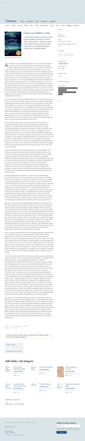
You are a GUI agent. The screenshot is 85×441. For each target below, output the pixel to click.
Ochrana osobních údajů (10, 426)
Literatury (44, 21)
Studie (31, 25)
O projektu (7, 422)
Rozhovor (13, 25)
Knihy (37, 21)
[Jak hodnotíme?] (67, 73)
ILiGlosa (63, 25)
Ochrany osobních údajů (74, 429)
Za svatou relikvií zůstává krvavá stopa (19, 385)
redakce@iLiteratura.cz (20, 337)
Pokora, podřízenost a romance (71, 368)
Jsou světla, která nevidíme (64, 41)
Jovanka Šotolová (43, 388)
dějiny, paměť (62, 88)
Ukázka (52, 25)
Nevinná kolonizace (45, 384)
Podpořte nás (21, 422)
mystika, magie (62, 90)
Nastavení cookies (9, 427)
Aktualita (20, 25)
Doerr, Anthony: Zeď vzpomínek (14, 404)
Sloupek (57, 25)
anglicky (64, 66)
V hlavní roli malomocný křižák (72, 385)
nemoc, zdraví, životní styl (65, 92)
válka (74, 92)
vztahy (60, 94)
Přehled (26, 25)
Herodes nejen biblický (46, 367)
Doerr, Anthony (61, 36)
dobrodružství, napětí (72, 88)
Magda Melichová (69, 373)
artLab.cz (9, 435)
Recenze (7, 25)
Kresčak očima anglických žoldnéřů (19, 368)
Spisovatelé (29, 21)
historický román (63, 63)
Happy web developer (20, 435)
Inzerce (28, 422)
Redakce (14, 422)
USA (63, 68)
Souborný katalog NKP (63, 81)
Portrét (37, 25)
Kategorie (52, 21)
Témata (22, 21)
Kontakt (33, 422)
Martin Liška (16, 373)
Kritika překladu (44, 25)
